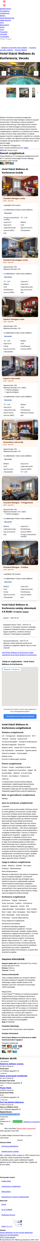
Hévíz (2, 23)
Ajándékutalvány (5, 9)
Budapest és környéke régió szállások (14, 48)
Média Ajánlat (6, 1192)
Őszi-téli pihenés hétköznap (12, 1102)
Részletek (8, 213)
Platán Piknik (5, 1088)
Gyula (2, 30)
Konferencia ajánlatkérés (9, 1146)
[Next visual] (36, 73)
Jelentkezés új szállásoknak (10, 1186)
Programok (3, 32)
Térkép (25, 148)
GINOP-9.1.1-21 (6, 1226)
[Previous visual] (4, 73)
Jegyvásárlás (4, 37)
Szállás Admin (6, 1181)
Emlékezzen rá (5, 1121)
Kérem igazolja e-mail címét (9, 1131)
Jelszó (2, 1119)
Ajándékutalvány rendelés (10, 1151)
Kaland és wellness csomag (11, 1064)
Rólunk (3, 1204)
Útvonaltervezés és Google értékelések (20, 716)
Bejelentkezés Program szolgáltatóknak (15, 1197)
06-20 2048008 (6, 1210)
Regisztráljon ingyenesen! (26, 1128)
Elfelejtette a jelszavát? (31, 1122)
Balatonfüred (4, 25)
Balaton (2, 16)
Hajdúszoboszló (5, 20)
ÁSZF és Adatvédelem (7, 1237)
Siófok (2, 27)
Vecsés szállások (21, 50)
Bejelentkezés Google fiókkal (10, 1114)
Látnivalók (3, 34)
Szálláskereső (5, 13)
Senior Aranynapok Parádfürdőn (13, 1076)
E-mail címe (4, 1117)
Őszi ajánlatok (4, 11)
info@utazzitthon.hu (8, 1215)
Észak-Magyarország (7, 18)
